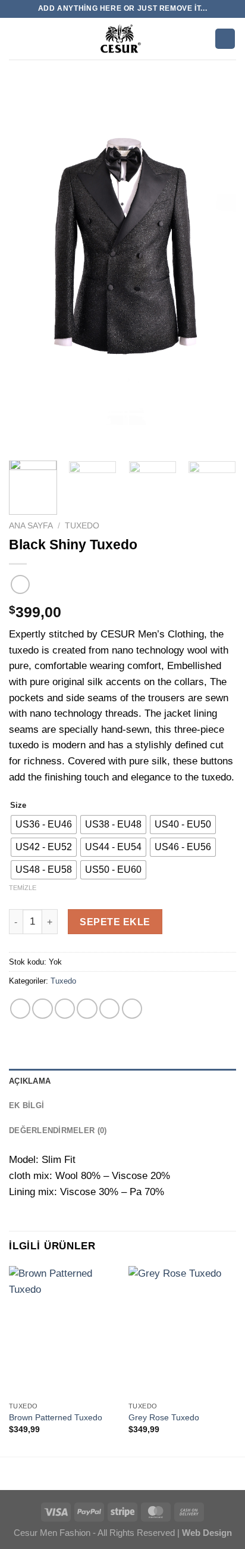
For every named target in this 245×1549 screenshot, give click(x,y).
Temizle (22, 887)
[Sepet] (225, 39)
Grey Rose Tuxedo (163, 1417)
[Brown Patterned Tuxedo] (63, 1330)
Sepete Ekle (115, 921)
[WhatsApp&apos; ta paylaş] (20, 1009)
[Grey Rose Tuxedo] (182, 1330)
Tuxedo (82, 525)
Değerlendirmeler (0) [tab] (57, 1130)
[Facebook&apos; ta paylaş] (42, 1009)
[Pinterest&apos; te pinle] (109, 1009)
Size (18, 805)
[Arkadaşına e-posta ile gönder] (87, 1009)
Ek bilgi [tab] (26, 1105)
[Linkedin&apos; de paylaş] (132, 1009)
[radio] (43, 824)
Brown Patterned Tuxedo (55, 1417)
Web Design (206, 1533)
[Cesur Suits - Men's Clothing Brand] (121, 39)
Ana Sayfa (31, 525)
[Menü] (16, 39)
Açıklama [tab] (30, 1081)
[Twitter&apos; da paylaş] (65, 1009)
